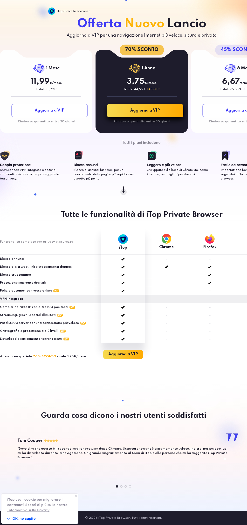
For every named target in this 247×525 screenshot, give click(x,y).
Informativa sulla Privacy (28, 510)
